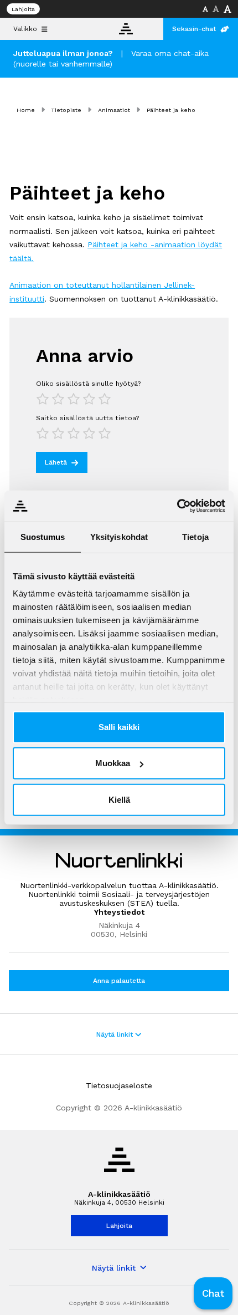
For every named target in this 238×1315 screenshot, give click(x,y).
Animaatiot (114, 110)
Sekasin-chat (194, 29)
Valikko (25, 29)
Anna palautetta (119, 981)
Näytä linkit (115, 1034)
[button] (213, 1293)
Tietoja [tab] (195, 536)
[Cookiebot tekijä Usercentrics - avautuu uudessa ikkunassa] (176, 506)
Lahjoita (23, 9)
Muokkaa (112, 763)
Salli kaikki (119, 726)
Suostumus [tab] (42, 536)
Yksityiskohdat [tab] (119, 536)
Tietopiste (66, 110)
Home (26, 110)
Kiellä (119, 799)
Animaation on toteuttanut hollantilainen (86, 285)
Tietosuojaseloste (119, 1085)
